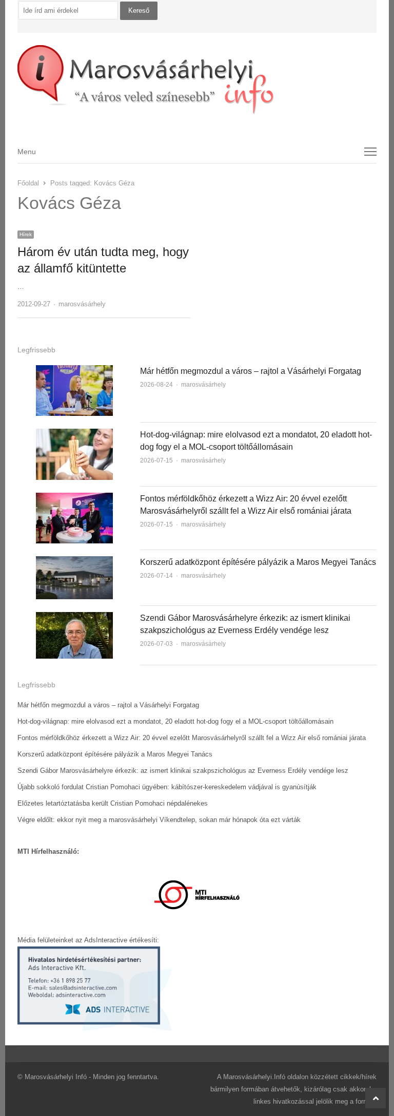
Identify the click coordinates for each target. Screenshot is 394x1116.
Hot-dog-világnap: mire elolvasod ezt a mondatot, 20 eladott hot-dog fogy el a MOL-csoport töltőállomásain (175, 721)
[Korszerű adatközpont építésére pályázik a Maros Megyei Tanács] (74, 562)
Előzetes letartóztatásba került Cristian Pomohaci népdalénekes (112, 803)
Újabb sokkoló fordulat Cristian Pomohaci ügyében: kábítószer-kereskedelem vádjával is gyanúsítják (167, 787)
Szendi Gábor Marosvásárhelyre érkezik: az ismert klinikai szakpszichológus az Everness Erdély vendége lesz (182, 770)
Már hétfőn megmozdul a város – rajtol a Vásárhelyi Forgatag (250, 371)
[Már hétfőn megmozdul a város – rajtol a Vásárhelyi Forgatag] (74, 371)
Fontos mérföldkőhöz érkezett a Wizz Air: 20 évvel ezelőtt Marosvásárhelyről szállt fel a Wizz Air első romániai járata (191, 738)
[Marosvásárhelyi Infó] (197, 80)
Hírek (25, 234)
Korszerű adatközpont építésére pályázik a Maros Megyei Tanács (258, 562)
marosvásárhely (82, 304)
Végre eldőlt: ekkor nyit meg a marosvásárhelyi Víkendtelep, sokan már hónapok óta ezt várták (159, 820)
